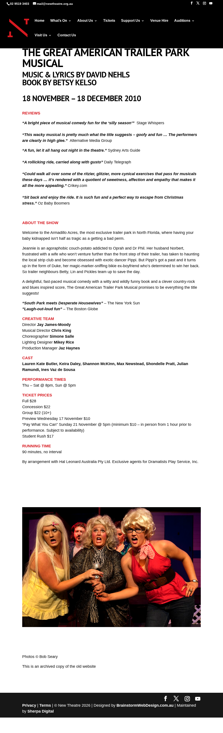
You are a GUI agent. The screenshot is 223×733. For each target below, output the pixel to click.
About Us (85, 20)
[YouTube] (211, 4)
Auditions (182, 20)
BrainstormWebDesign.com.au (145, 704)
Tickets (109, 20)
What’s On (58, 20)
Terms (45, 704)
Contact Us (66, 35)
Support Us (130, 20)
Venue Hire (159, 20)
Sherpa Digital (40, 710)
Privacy (29, 704)
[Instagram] (204, 4)
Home (39, 20)
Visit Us (41, 35)
